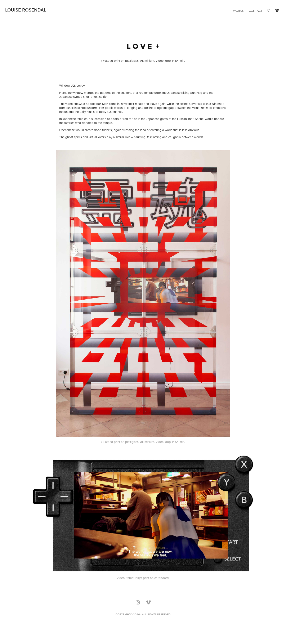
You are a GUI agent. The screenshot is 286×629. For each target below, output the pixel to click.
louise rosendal (25, 9)
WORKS (238, 10)
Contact (255, 10)
